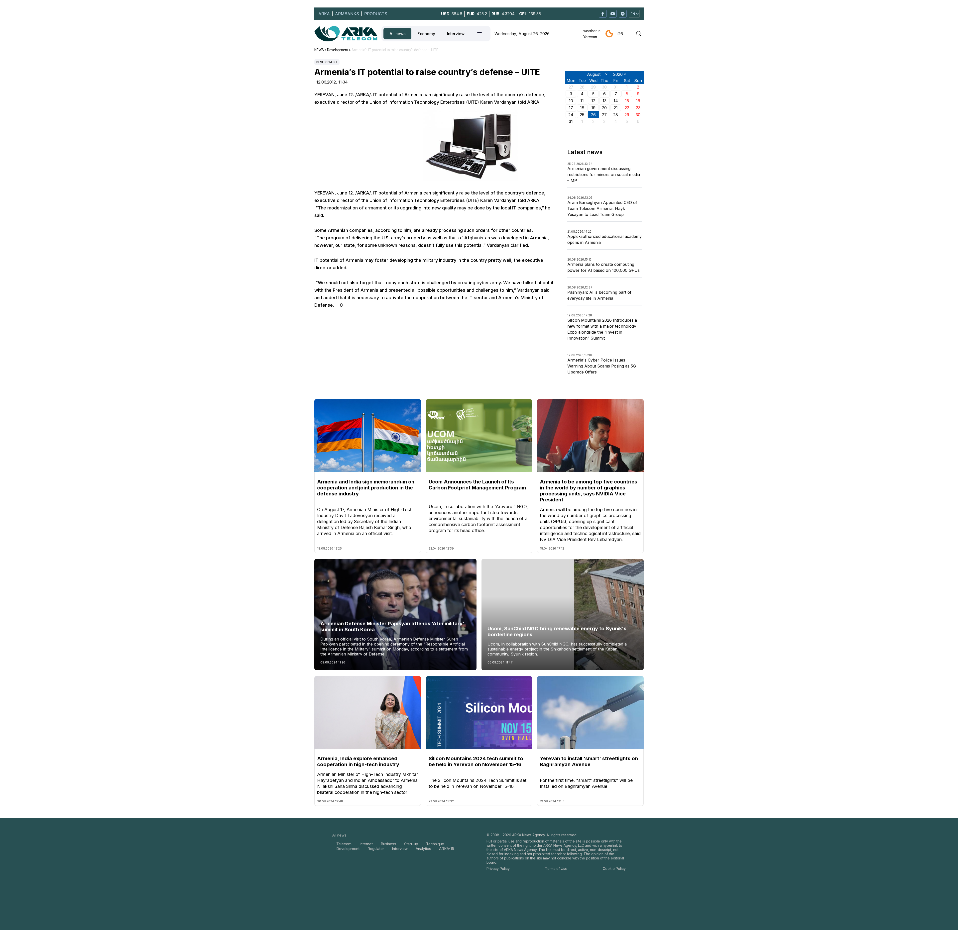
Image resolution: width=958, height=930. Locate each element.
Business (388, 843)
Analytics (423, 848)
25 (582, 114)
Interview (456, 33)
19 (593, 107)
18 (582, 107)
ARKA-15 (446, 848)
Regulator (375, 848)
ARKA (324, 13)
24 (570, 114)
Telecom (344, 843)
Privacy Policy (498, 868)
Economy (426, 33)
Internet (366, 843)
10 (571, 100)
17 (571, 107)
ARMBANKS (347, 13)
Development (327, 62)
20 (604, 107)
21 (616, 107)
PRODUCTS (375, 13)
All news (397, 33)
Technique (435, 843)
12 (593, 100)
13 (604, 100)
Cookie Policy (614, 868)
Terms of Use (556, 868)
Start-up (411, 843)
